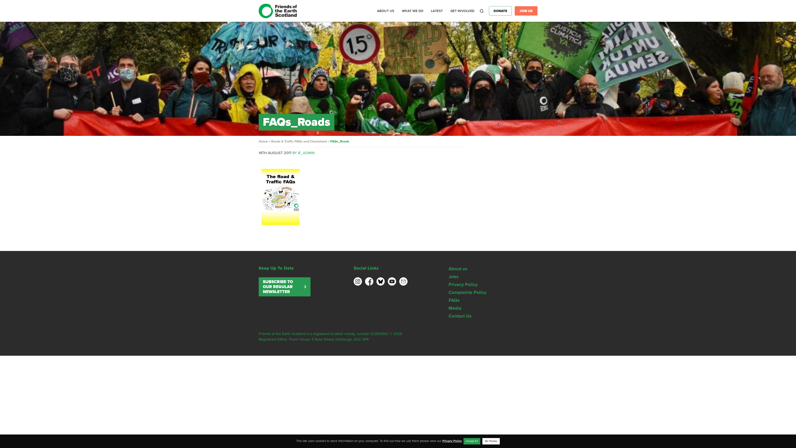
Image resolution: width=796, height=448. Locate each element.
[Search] (482, 11)
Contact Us (460, 316)
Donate (500, 11)
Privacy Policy (463, 284)
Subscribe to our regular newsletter (278, 286)
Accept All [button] (472, 441)
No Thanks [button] (491, 441)
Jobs (454, 276)
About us (458, 268)
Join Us (526, 11)
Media (455, 308)
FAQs (454, 300)
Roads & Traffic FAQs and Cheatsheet (299, 141)
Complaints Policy (467, 292)
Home (263, 141)
